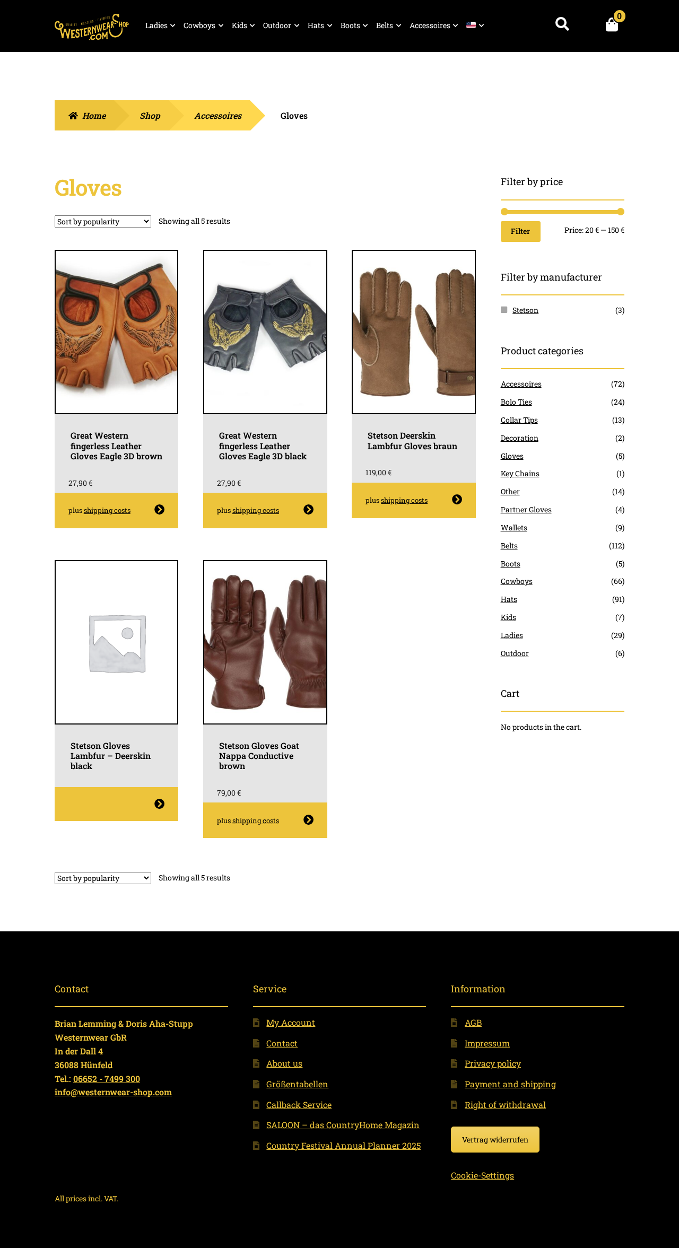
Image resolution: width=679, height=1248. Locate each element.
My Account (290, 1022)
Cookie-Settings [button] (482, 1175)
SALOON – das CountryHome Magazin (343, 1124)
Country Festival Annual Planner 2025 (343, 1145)
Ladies (156, 25)
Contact (282, 1043)
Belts (384, 25)
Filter (520, 231)
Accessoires (430, 25)
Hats (316, 25)
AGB (473, 1022)
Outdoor (277, 25)
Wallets (514, 527)
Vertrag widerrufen (495, 1139)
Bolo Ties (516, 402)
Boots (350, 25)
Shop (150, 115)
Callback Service (299, 1104)
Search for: (562, 24)
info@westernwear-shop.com (113, 1091)
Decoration (519, 438)
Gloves (512, 456)
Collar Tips (519, 420)
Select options (159, 509)
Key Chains (520, 473)
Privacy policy (493, 1063)
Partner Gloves (526, 509)
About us (284, 1063)
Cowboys (199, 25)
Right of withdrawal (505, 1104)
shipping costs (107, 510)
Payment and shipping (510, 1083)
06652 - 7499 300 (106, 1078)
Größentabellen (297, 1083)
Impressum (487, 1043)
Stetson (525, 310)
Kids (239, 25)
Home (94, 115)
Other (510, 491)
